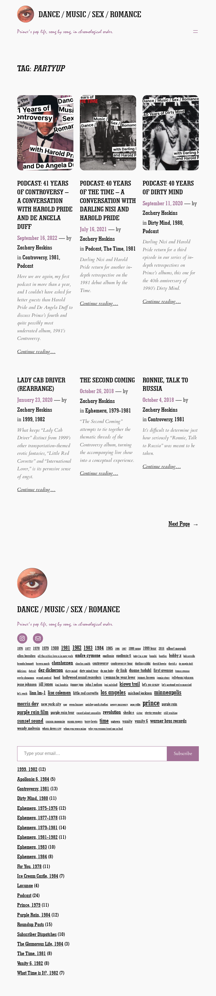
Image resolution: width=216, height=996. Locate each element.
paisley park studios (97, 704)
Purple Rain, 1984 (33, 914)
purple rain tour (62, 712)
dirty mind (71, 671)
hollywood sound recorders (81, 677)
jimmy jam (76, 684)
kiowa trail (130, 683)
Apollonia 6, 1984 (33, 779)
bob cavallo (189, 656)
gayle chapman (25, 677)
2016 (161, 648)
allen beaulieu (26, 655)
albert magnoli (176, 648)
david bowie (159, 663)
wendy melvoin (28, 728)
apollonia (108, 655)
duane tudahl (140, 670)
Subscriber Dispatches (37, 934)
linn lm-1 (38, 692)
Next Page (183, 523)
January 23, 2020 (35, 399)
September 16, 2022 (37, 237)
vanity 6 (141, 721)
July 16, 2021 (93, 229)
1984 (99, 647)
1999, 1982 (33, 419)
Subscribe (183, 753)
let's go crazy (150, 684)
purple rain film (32, 711)
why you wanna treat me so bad (105, 728)
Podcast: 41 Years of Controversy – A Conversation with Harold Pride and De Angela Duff (45, 205)
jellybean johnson (183, 677)
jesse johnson (27, 684)
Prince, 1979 (28, 904)
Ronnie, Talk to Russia (165, 384)
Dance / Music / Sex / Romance (90, 14)
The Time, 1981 (120, 248)
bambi (153, 656)
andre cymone (87, 655)
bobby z (175, 655)
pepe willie (135, 704)
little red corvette (85, 693)
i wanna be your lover (119, 677)
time (104, 720)
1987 (124, 648)
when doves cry (51, 728)
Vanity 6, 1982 (30, 963)
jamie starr (163, 677)
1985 (109, 648)
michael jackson (140, 693)
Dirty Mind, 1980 (165, 222)
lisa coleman (59, 692)
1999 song (135, 648)
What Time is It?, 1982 (37, 972)
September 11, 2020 (163, 203)
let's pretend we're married (177, 684)
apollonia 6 (123, 655)
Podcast (25, 265)
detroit (32, 671)
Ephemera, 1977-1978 (37, 817)
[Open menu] (195, 31)
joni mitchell (110, 685)
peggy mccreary (119, 704)
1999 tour (149, 648)
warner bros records (168, 720)
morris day (28, 703)
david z (172, 663)
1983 (88, 647)
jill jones (46, 684)
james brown (146, 677)
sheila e (128, 712)
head (57, 677)
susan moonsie (55, 721)
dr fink (121, 670)
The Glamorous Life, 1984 (40, 943)
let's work (22, 693)
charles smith (82, 663)
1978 (36, 648)
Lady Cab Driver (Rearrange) (41, 384)
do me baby (107, 671)
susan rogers (74, 721)
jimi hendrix (61, 685)
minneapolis (167, 692)
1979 (45, 648)
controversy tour (122, 663)
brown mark (43, 663)
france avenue (182, 671)
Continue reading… (36, 351)
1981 (65, 647)
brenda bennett (25, 663)
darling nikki (142, 663)
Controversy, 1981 (40, 257)
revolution (112, 711)
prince (151, 702)
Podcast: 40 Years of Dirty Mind (168, 187)
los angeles (113, 692)
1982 (76, 647)
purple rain (169, 704)
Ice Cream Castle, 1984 (37, 875)
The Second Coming (107, 380)
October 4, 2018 (158, 399)
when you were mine (75, 728)
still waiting (170, 713)
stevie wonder (153, 712)
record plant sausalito (88, 713)
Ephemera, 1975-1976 (37, 808)
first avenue (163, 670)
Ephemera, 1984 (32, 856)
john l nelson (94, 684)
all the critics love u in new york (55, 656)
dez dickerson (50, 670)
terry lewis (91, 721)
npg (65, 704)
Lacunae (25, 885)
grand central (43, 677)
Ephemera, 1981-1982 (37, 837)
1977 (28, 648)
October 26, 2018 (97, 391)
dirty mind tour (89, 670)
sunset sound (30, 720)
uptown (115, 721)
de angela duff (186, 663)
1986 (117, 648)
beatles (163, 656)
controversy (101, 663)
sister (139, 713)
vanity (127, 721)
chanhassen (62, 662)
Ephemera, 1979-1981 (108, 410)
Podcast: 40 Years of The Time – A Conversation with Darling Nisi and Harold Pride (108, 200)
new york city (51, 704)
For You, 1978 (29, 866)
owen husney (76, 704)
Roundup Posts (30, 924)
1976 (20, 648)
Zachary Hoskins (34, 247)
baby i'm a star (140, 656)
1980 (55, 648)
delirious (21, 671)
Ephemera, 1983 (32, 846)
